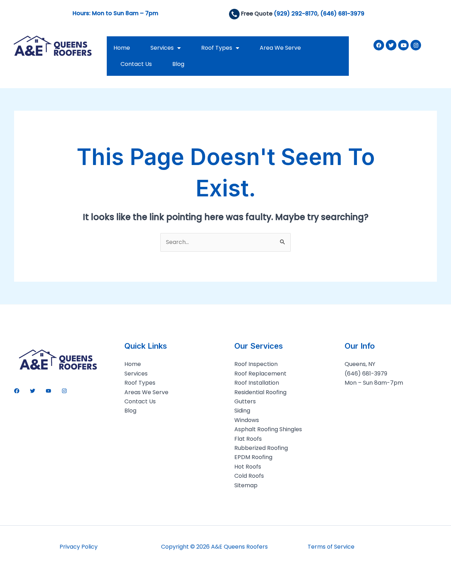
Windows (246, 420)
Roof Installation (256, 383)
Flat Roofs (248, 439)
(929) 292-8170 (295, 14)
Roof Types (216, 48)
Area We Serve (280, 48)
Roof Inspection (256, 364)
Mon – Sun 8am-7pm (374, 383)
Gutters (245, 401)
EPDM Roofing (253, 457)
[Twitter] (32, 390)
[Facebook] (16, 390)
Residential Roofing (260, 392)
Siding (242, 411)
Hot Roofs (247, 467)
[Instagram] (64, 390)
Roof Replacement (260, 373)
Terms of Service (331, 547)
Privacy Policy (79, 547)
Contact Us (136, 64)
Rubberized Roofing (261, 448)
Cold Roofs (249, 476)
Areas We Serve (146, 392)
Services (162, 48)
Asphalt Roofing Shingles (268, 429)
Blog (178, 64)
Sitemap (246, 485)
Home (121, 48)
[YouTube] (48, 390)
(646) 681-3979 (342, 14)
